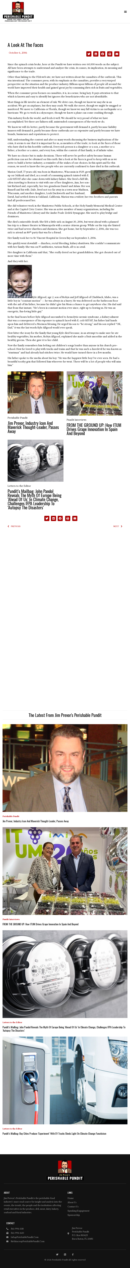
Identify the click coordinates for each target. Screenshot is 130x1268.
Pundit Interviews (76, 420)
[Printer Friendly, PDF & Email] (113, 55)
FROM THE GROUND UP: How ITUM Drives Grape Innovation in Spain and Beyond (94, 429)
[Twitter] (57, 1254)
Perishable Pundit (18, 417)
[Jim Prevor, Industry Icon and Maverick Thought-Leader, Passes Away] (35, 392)
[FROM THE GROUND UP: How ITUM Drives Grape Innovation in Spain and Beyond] (95, 393)
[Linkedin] (65, 1254)
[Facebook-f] (72, 1254)
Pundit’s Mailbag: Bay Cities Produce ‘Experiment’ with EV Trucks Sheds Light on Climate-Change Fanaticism (54, 1133)
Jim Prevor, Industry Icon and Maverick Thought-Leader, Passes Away (33, 427)
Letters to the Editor (19, 486)
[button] (125, 11)
